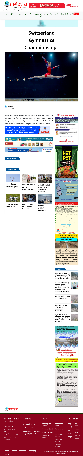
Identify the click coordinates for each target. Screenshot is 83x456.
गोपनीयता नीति (22, 451)
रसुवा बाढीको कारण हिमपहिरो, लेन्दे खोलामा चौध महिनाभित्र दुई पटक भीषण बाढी (62, 318)
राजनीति (11, 14)
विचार (62, 14)
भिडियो (76, 432)
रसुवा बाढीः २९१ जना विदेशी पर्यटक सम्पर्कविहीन (61, 307)
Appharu (63, 453)
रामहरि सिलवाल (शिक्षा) (59, 425)
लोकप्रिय (60, 269)
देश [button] (16, 14)
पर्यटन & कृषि (42, 15)
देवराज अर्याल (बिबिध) (47, 429)
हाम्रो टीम (7, 451)
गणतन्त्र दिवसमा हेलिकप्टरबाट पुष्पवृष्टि (12, 185)
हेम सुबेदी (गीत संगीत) (47, 432)
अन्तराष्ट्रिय (50, 14)
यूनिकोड (7, 454)
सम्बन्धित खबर (12, 170)
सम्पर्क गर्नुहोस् (32, 451)
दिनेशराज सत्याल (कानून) (59, 430)
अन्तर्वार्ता (25, 14)
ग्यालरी (71, 14)
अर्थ (20, 14)
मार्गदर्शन (10, 107)
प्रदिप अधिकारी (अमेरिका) (58, 435)
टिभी (66, 14)
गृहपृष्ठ (5, 14)
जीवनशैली (56, 14)
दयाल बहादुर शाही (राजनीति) (46, 425)
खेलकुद (36, 14)
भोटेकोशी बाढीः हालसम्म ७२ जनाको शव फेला (62, 297)
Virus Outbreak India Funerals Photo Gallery (27, 206)
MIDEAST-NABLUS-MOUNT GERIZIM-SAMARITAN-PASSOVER (44, 188)
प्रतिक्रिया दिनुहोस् (11, 158)
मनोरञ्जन (31, 14)
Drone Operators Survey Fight (12, 205)
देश (69, 430)
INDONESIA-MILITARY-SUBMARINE (42, 208)
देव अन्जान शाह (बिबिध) (46, 437)
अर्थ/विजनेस (76, 425)
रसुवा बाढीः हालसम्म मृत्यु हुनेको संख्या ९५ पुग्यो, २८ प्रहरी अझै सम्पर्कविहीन (62, 276)
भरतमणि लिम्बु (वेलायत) (58, 440)
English (76, 14)
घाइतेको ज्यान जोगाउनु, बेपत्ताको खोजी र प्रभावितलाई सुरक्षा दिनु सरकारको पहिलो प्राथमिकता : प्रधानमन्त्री (62, 287)
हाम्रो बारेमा (14, 451)
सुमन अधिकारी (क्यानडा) (58, 446)
